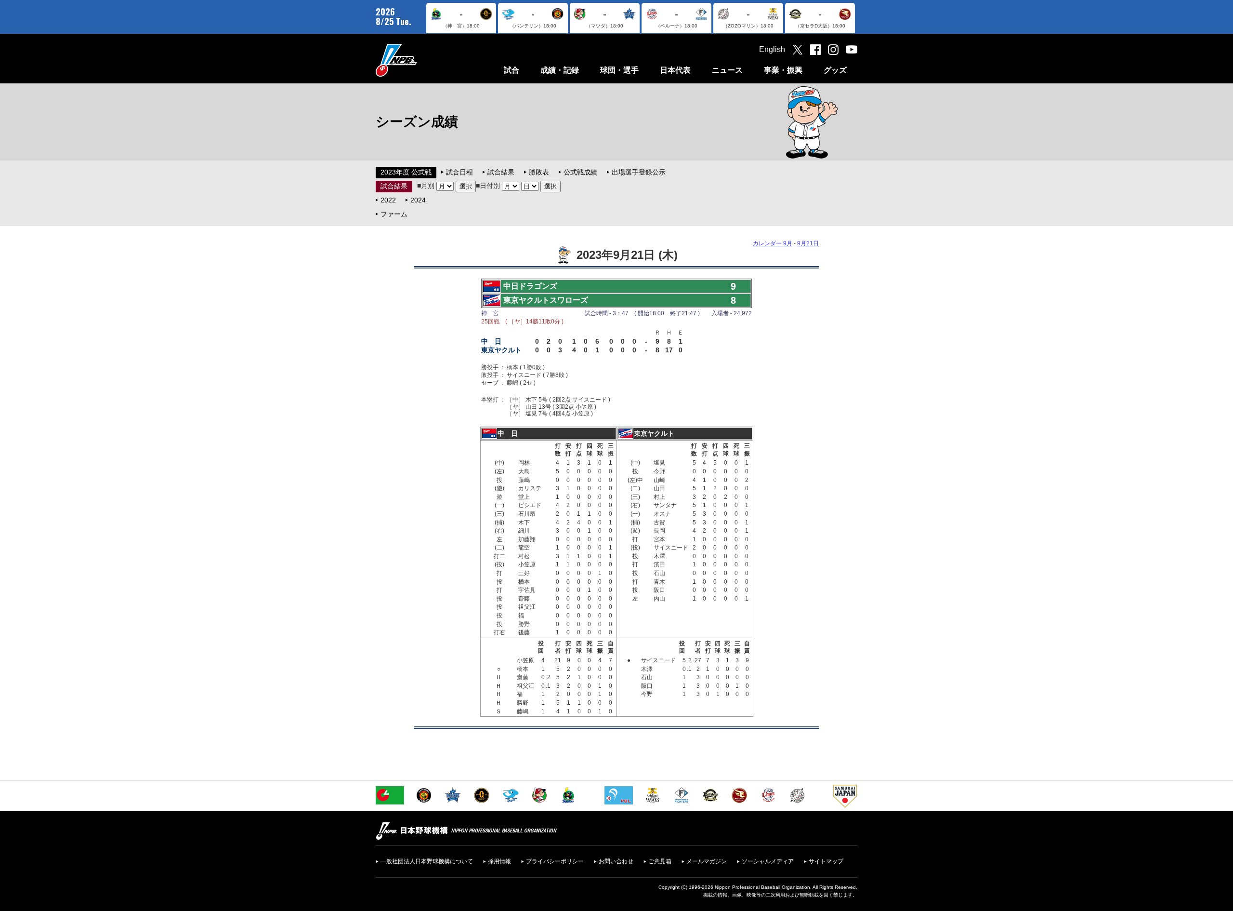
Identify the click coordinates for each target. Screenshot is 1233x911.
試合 (511, 70)
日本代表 (675, 70)
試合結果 (500, 172)
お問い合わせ (616, 861)
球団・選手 (619, 70)
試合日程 (459, 172)
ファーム (393, 214)
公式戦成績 (580, 172)
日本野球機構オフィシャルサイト (420, 60)
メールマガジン (706, 861)
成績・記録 (559, 70)
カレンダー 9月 (772, 243)
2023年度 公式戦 (406, 172)
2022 (388, 200)
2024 (418, 200)
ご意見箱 (659, 861)
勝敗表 (539, 172)
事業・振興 (783, 70)
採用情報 (499, 861)
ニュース (727, 70)
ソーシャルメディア (768, 861)
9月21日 (808, 243)
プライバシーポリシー (555, 861)
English (772, 49)
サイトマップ (826, 861)
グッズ (835, 70)
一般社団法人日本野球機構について (426, 861)
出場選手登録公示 (639, 172)
